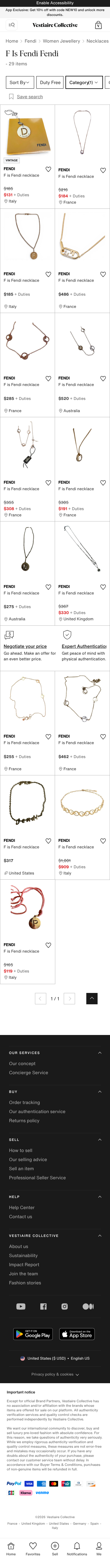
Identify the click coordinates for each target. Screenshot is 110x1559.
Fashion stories (25, 1282)
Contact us (20, 1216)
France (12, 1524)
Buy (13, 1092)
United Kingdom (33, 1524)
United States (59, 1524)
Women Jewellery (61, 40)
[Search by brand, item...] (11, 25)
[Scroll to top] (92, 998)
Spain (94, 1524)
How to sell (20, 1150)
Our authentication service (37, 1111)
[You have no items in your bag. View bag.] (98, 25)
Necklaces (98, 40)
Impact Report (24, 1264)
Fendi (30, 40)
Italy (55, 1528)
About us (18, 1246)
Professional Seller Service (37, 1177)
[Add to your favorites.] (48, 169)
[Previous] (40, 998)
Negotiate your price (25, 646)
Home (12, 40)
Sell (14, 1140)
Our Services (24, 1053)
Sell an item (21, 1168)
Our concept (22, 1063)
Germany (79, 1524)
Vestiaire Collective (34, 1236)
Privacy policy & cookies (53, 1374)
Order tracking (24, 1102)
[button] (98, 25)
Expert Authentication (85, 646)
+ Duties (21, 195)
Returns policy (24, 1120)
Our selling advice (28, 1159)
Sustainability (23, 1255)
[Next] (69, 998)
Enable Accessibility (55, 3)
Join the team (23, 1273)
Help (14, 1197)
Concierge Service (28, 1072)
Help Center (21, 1207)
